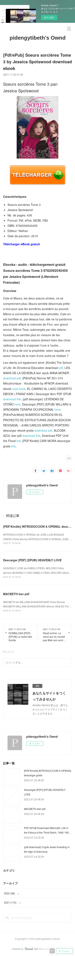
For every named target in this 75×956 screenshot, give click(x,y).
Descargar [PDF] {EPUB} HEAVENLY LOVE (32, 560)
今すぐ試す (49, 17)
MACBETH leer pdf (16, 594)
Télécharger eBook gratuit (21, 244)
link (18, 441)
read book (18, 389)
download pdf (12, 378)
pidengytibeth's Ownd (38, 38)
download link (12, 399)
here (17, 404)
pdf (61, 368)
